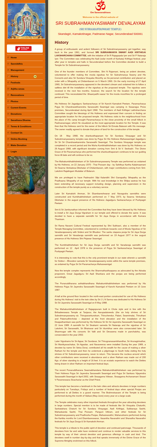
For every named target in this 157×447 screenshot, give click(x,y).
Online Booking (19, 139)
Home (14, 57)
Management (17, 70)
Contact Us (16, 132)
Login (14, 151)
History (14, 76)
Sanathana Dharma (21, 120)
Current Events (18, 107)
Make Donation (19, 145)
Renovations (17, 95)
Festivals (15, 82)
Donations (16, 114)
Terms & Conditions (21, 126)
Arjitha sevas (17, 89)
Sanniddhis (17, 64)
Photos (14, 101)
